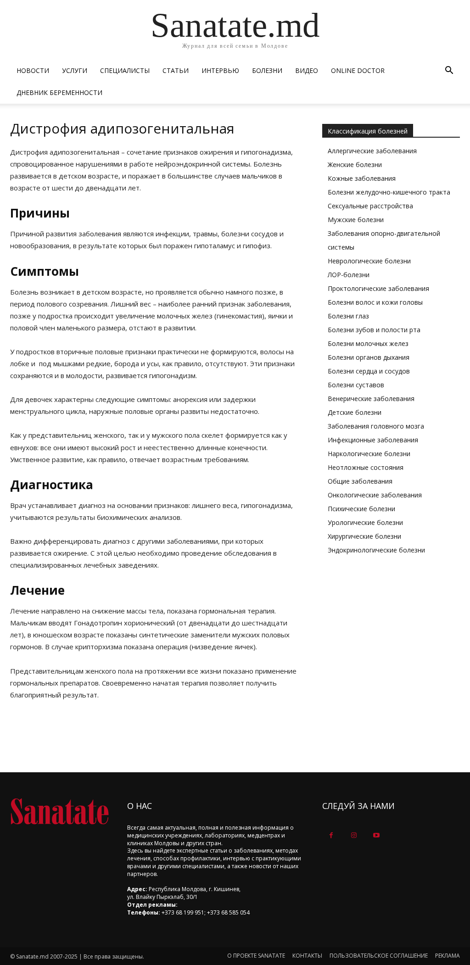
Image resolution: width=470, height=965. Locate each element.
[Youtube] (376, 835)
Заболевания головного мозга (376, 426)
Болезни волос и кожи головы (375, 302)
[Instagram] (354, 835)
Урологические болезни (365, 522)
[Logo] (59, 811)
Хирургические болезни (364, 536)
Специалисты (125, 70)
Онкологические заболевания (375, 495)
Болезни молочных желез (368, 343)
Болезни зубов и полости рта (374, 329)
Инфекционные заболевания (373, 439)
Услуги (74, 70)
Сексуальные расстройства (370, 205)
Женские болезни (355, 164)
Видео (306, 70)
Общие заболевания (360, 481)
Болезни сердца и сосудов (369, 371)
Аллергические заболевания (372, 150)
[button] (449, 71)
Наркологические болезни (369, 453)
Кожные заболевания (362, 178)
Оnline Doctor (358, 70)
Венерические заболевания (371, 398)
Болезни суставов (356, 384)
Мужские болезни (356, 219)
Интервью (220, 70)
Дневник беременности (59, 92)
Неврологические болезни (369, 261)
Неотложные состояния (365, 467)
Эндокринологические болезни (376, 550)
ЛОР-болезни (348, 274)
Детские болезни (354, 412)
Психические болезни (361, 508)
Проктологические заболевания (378, 288)
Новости (33, 70)
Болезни (267, 70)
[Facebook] (331, 835)
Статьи (175, 70)
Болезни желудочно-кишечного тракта (389, 192)
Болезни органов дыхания (368, 357)
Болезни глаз (348, 316)
